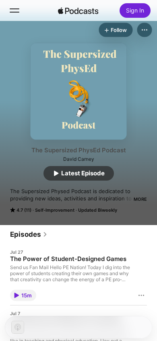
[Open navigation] (14, 10)
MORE (140, 199)
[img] (78, 10)
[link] (29, 234)
